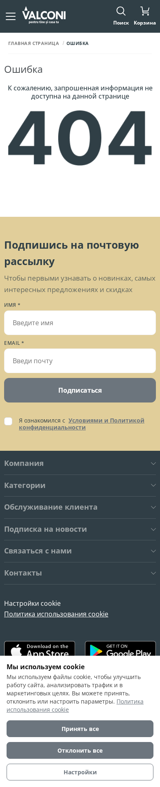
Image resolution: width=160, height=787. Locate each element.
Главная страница (33, 43)
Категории (25, 485)
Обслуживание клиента (51, 507)
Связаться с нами (38, 550)
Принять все (80, 729)
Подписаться (79, 390)
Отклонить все (80, 750)
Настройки (80, 772)
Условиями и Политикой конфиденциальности (81, 423)
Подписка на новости (45, 529)
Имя (12, 305)
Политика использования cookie (56, 613)
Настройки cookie (32, 603)
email (14, 343)
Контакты (23, 573)
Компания (24, 463)
